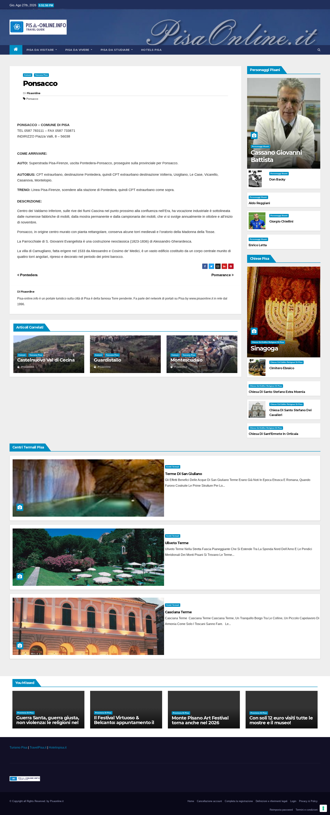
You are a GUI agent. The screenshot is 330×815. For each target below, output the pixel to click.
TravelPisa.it (38, 747)
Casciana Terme (178, 612)
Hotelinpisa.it (57, 747)
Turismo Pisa (18, 747)
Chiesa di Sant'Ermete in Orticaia (273, 434)
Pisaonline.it (57, 801)
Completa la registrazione (239, 801)
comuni (27, 75)
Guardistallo (107, 360)
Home (191, 801)
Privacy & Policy (308, 801)
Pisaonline (33, 93)
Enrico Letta (258, 245)
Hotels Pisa (151, 50)
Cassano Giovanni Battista (276, 156)
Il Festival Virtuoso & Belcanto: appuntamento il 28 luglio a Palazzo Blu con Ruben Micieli (124, 725)
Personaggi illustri (260, 146)
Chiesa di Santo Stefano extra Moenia (277, 392)
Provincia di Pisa (25, 713)
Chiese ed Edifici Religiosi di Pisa (268, 342)
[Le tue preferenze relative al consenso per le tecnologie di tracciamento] (323, 808)
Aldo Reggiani (259, 203)
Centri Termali (172, 467)
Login (293, 801)
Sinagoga (264, 348)
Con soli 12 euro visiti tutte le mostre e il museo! (281, 720)
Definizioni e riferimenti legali (271, 801)
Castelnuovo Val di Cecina (46, 360)
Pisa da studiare (116, 50)
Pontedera (28, 275)
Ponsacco (40, 83)
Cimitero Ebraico (281, 368)
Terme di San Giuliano (183, 474)
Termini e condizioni (307, 809)
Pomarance (221, 275)
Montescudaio (186, 360)
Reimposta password (281, 809)
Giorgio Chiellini (281, 221)
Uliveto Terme (176, 543)
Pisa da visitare (41, 50)
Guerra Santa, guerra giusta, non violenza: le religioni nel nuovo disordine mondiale (47, 722)
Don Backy (277, 179)
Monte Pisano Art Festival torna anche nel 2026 (200, 720)
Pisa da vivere (77, 50)
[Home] (16, 50)
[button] (319, 49)
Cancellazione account (209, 801)
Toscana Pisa (41, 75)
